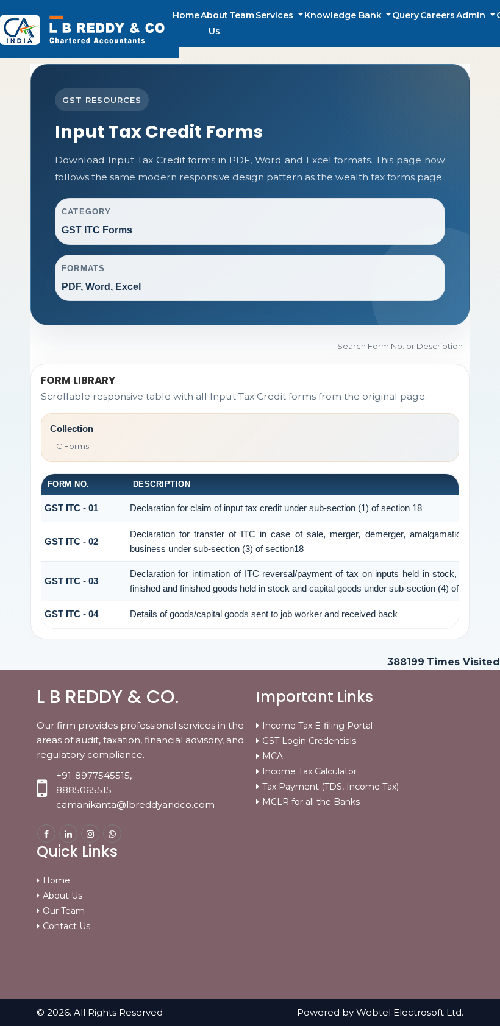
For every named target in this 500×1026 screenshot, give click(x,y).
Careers (437, 15)
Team (241, 15)
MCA (272, 756)
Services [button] (275, 15)
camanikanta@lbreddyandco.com (135, 804)
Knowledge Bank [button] (344, 15)
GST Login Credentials (309, 740)
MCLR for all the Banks (311, 801)
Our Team (64, 910)
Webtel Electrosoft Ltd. (409, 1012)
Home (186, 15)
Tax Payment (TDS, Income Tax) (330, 786)
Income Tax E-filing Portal (317, 725)
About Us (214, 23)
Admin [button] (472, 15)
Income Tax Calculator (309, 771)
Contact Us (66, 926)
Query (405, 15)
